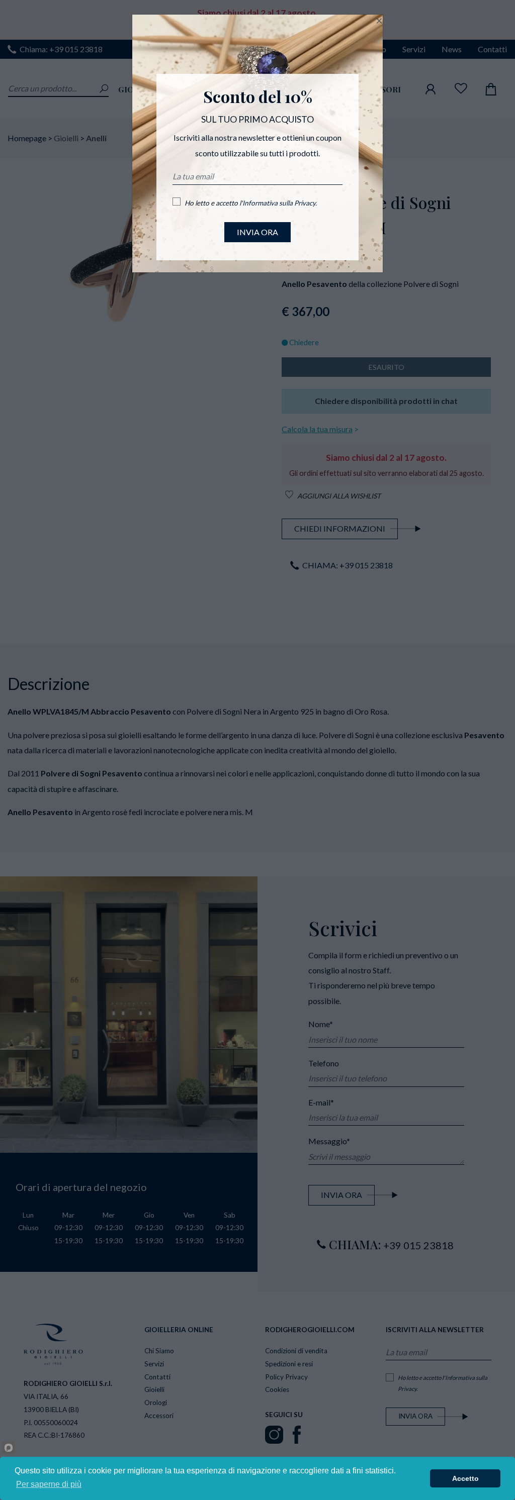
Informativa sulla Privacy (278, 203)
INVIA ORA (257, 232)
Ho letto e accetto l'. (251, 203)
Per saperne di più (48, 1484)
